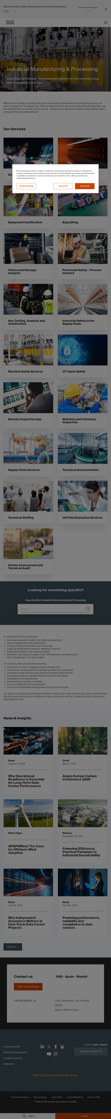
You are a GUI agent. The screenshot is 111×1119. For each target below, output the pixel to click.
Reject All (63, 186)
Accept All (84, 186)
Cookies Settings (26, 186)
